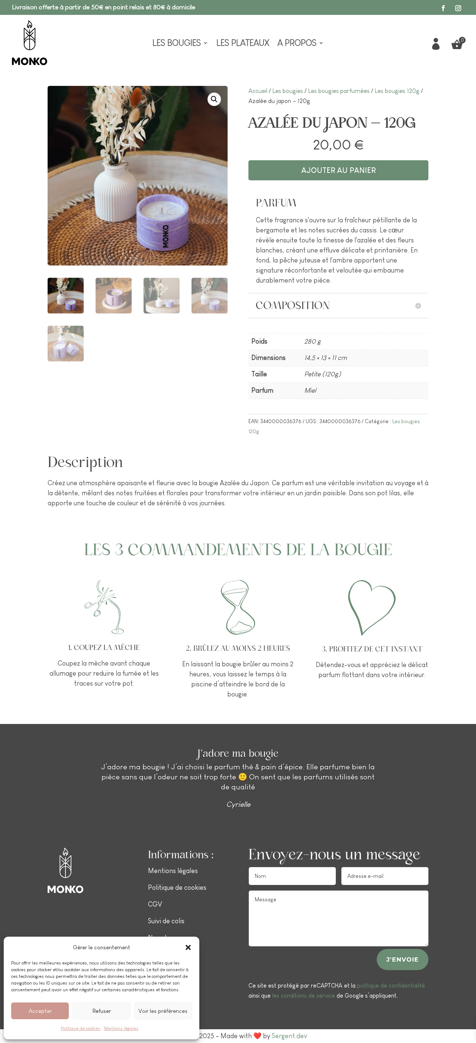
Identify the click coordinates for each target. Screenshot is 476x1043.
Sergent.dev (289, 1036)
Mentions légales (121, 1028)
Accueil (257, 90)
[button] (188, 947)
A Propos (296, 44)
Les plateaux (242, 44)
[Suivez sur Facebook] (443, 8)
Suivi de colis (166, 921)
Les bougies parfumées (339, 90)
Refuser (102, 1011)
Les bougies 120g (396, 90)
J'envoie (402, 959)
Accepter (40, 1011)
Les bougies (176, 44)
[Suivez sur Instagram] (458, 8)
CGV (155, 904)
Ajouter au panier (338, 170)
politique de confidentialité (391, 985)
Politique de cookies (80, 1028)
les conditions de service (303, 995)
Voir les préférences (162, 1011)
